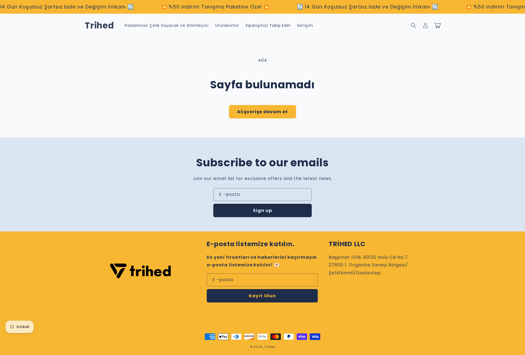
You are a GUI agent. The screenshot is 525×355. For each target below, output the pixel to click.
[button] (413, 25)
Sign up (262, 210)
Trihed (269, 347)
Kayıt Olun (262, 296)
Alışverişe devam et (262, 112)
